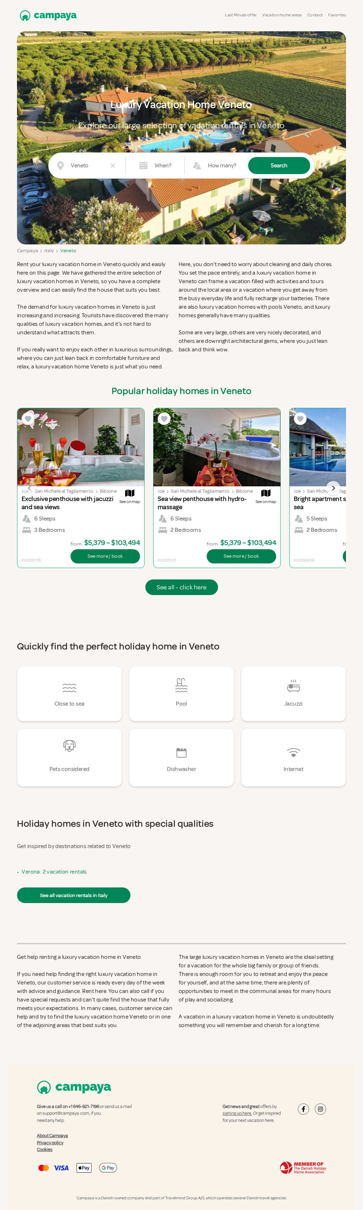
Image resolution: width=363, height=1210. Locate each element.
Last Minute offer (241, 15)
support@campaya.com (66, 1113)
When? (163, 165)
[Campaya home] (47, 15)
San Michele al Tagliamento (64, 491)
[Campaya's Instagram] (320, 1109)
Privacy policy (50, 1143)
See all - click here (182, 587)
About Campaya (52, 1136)
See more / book (105, 556)
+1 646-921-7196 (83, 1106)
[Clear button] (112, 165)
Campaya (27, 251)
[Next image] (333, 488)
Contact (315, 15)
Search (279, 165)
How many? (222, 165)
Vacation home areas (282, 15)
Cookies (44, 1149)
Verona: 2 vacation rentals (54, 871)
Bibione (108, 491)
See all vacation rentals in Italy (73, 895)
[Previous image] (30, 488)
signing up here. (237, 1113)
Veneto (68, 251)
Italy (49, 251)
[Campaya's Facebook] (303, 1109)
